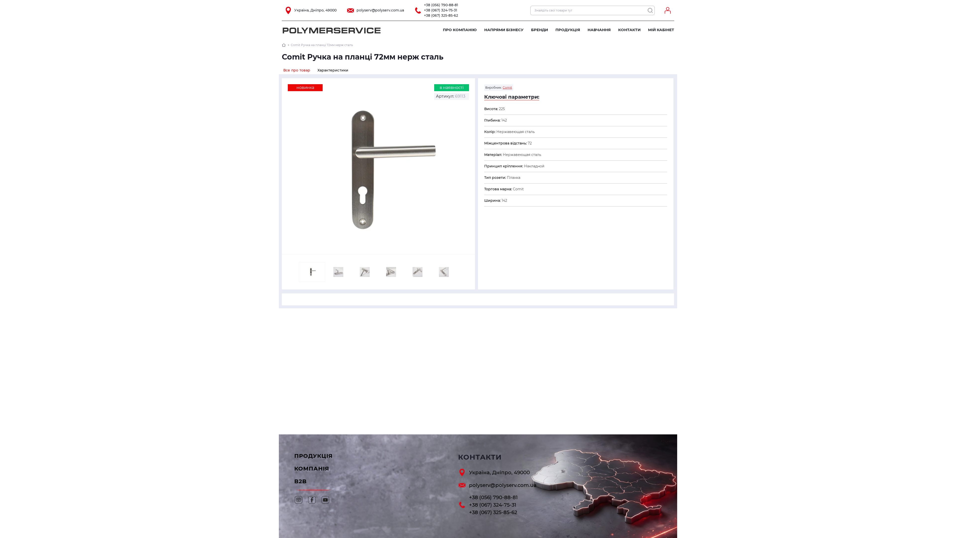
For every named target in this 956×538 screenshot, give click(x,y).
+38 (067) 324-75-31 (440, 10)
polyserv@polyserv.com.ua (380, 10)
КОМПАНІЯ (311, 468)
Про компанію (460, 29)
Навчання (599, 29)
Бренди (539, 29)
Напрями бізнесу (504, 29)
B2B (300, 481)
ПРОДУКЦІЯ (313, 456)
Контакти (629, 29)
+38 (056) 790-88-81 (441, 5)
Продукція (567, 29)
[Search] (650, 10)
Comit (507, 87)
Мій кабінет (661, 29)
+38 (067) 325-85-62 (441, 15)
